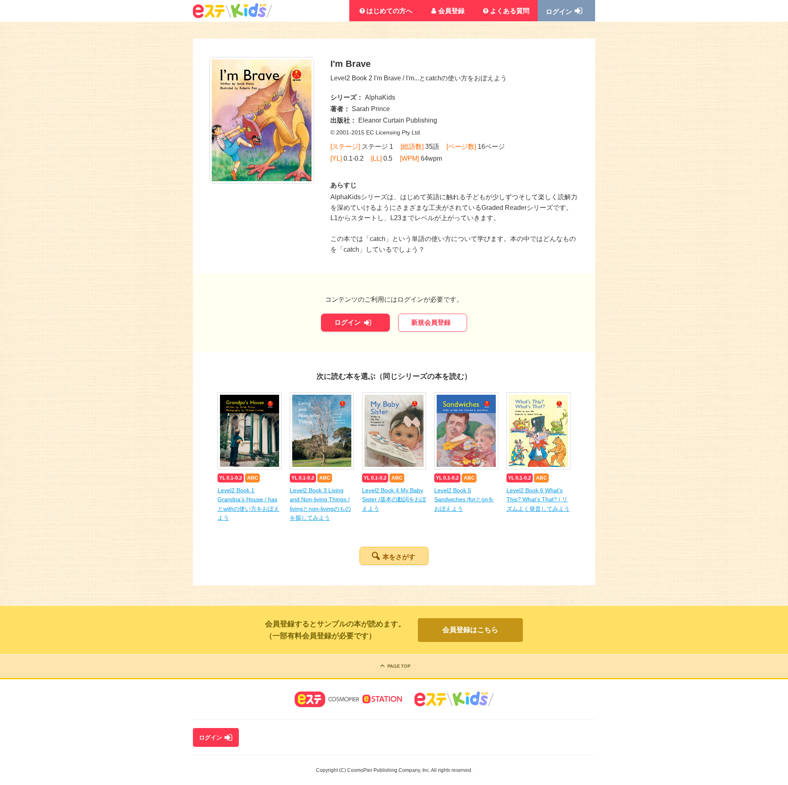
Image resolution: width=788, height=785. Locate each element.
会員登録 (451, 10)
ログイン (559, 11)
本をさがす (399, 556)
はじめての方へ (389, 10)
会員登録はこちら (470, 630)
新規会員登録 (431, 322)
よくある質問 (509, 10)
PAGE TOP (398, 666)
